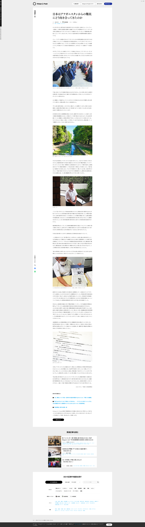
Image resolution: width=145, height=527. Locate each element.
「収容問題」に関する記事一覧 (60, 407)
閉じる (110, 524)
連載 (84, 488)
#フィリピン (63, 510)
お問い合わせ (99, 3)
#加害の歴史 (57, 504)
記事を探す (76, 3)
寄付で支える (107, 3)
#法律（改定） (83, 503)
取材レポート (58, 488)
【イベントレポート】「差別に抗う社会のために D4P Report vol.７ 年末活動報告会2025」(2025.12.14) (77, 439)
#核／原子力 (92, 503)
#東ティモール (57, 510)
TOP (33, 520)
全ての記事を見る (53, 482)
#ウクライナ (68, 510)
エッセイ (70, 488)
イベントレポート (72, 442)
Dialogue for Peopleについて (87, 3)
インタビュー (75, 22)
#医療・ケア (96, 501)
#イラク (72, 509)
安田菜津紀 (66, 22)
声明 (75, 488)
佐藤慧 (67, 453)
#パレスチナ (80, 509)
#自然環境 (73, 503)
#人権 (63, 443)
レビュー (92, 488)
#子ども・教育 (76, 501)
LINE (35, 271)
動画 (81, 491)
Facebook (35, 268)
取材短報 (69, 453)
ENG (141, 1)
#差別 (65, 443)
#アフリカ (93, 509)
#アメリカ (75, 510)
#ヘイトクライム (74, 443)
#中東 (90, 509)
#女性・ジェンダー (89, 443)
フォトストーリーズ (67, 491)
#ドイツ (71, 510)
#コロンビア (80, 510)
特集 (88, 488)
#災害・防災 (92, 501)
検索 (98, 482)
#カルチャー (90, 465)
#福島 (59, 509)
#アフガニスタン (63, 23)
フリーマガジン (75, 491)
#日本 (94, 465)
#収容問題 (58, 23)
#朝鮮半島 (68, 509)
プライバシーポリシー (78, 524)
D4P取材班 (67, 442)
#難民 (55, 23)
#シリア (75, 509)
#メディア (93, 443)
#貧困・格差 (81, 443)
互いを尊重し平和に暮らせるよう (72, 460)
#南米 (84, 510)
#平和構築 (84, 465)
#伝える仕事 (66, 504)
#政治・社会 (84, 443)
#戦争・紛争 (77, 443)
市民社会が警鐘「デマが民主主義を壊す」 (74, 449)
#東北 (56, 509)
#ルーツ (61, 504)
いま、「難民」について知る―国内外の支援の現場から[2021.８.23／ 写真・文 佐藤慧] (72, 397)
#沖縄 (62, 509)
